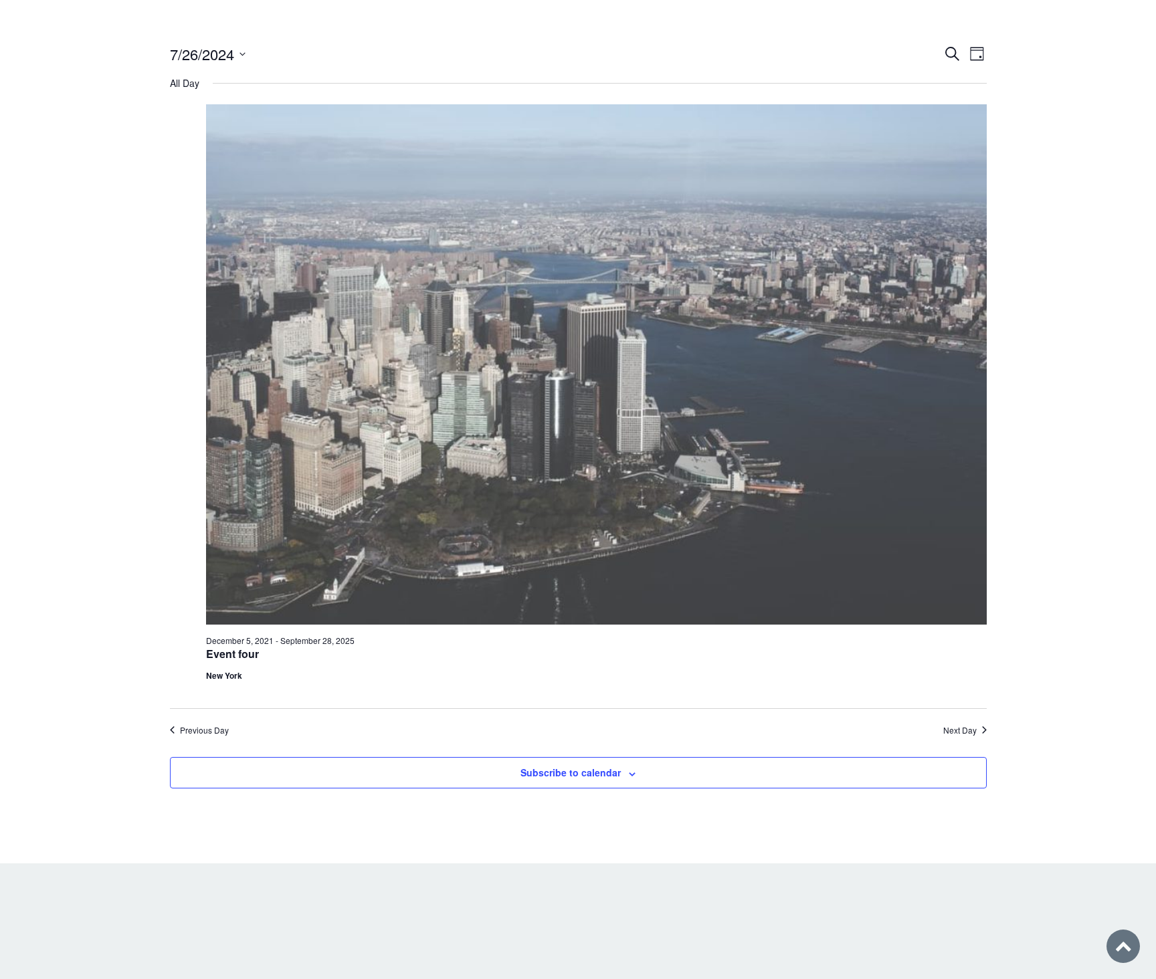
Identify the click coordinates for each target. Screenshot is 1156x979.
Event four (232, 653)
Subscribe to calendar (570, 772)
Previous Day (204, 730)
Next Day (960, 730)
